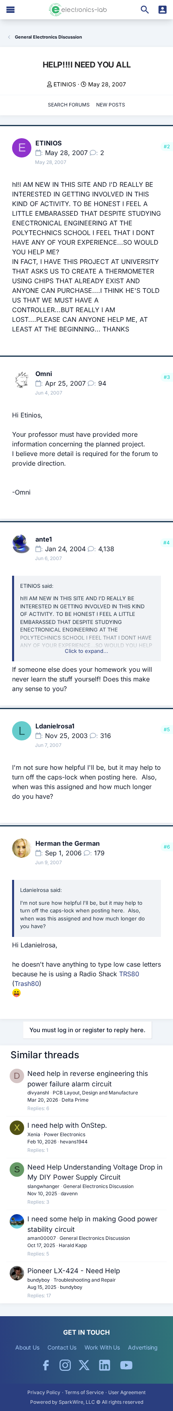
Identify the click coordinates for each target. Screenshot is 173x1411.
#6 (167, 847)
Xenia (33, 1134)
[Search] (145, 9)
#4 (166, 543)
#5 (167, 729)
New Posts (110, 105)
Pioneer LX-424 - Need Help (73, 1271)
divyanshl (38, 1093)
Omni (43, 374)
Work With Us (102, 1347)
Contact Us (61, 1347)
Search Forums (69, 105)
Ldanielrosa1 (54, 726)
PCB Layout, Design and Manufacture (95, 1093)
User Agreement (127, 1392)
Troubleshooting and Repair (85, 1280)
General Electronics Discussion (98, 1186)
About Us (27, 1347)
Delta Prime (75, 1100)
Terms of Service (84, 1392)
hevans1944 (74, 1142)
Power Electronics (64, 1134)
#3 (167, 377)
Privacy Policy (43, 1392)
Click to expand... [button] (86, 651)
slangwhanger (43, 1186)
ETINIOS (65, 84)
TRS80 (129, 974)
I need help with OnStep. (67, 1125)
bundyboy (38, 1280)
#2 (167, 146)
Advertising (143, 1347)
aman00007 (41, 1238)
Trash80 (26, 984)
